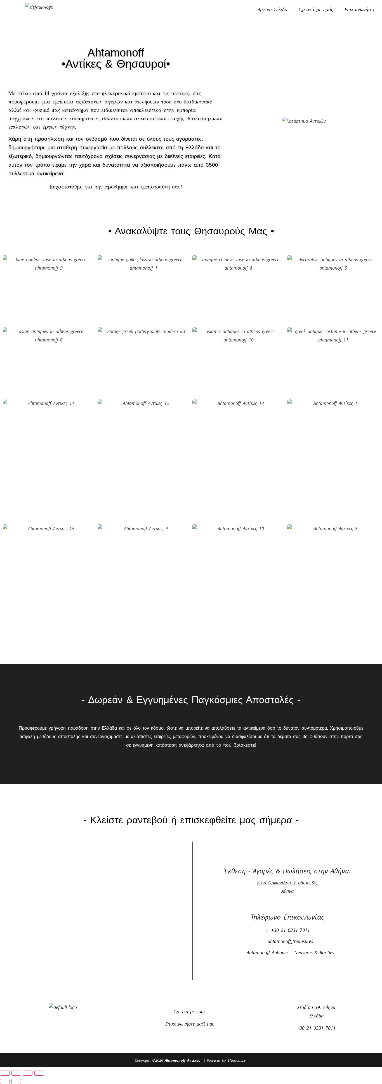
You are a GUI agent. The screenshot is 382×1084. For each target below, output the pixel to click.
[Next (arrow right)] (16, 1081)
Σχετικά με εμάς (316, 9)
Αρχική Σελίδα (272, 9)
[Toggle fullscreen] (16, 1073)
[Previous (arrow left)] (5, 1081)
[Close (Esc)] (39, 1073)
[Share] (27, 1073)
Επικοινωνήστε (360, 9)
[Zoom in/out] (5, 1073)
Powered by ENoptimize (226, 1060)
